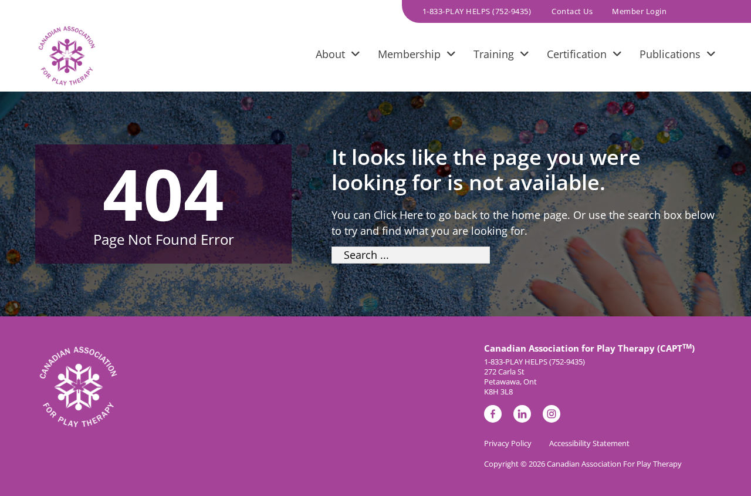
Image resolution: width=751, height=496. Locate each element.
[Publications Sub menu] (711, 56)
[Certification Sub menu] (617, 56)
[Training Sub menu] (524, 56)
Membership (409, 54)
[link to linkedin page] (522, 416)
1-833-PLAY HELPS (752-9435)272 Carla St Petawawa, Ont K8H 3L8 (534, 377)
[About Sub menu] (355, 56)
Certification (577, 54)
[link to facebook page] (493, 416)
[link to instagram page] (551, 416)
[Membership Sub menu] (451, 56)
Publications (670, 54)
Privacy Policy (508, 443)
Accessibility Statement (589, 443)
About (330, 54)
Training (493, 54)
